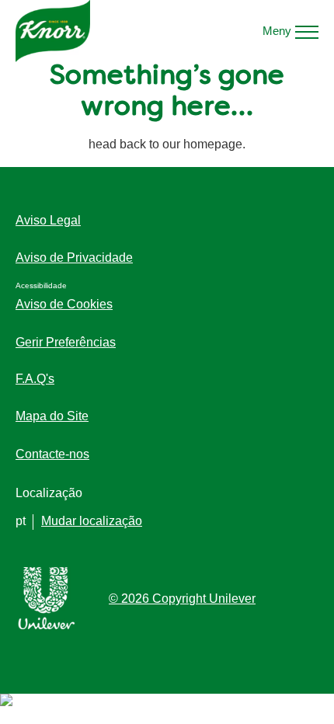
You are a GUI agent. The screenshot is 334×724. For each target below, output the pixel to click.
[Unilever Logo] (47, 626)
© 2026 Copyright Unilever (182, 598)
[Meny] (306, 31)
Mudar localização (91, 520)
